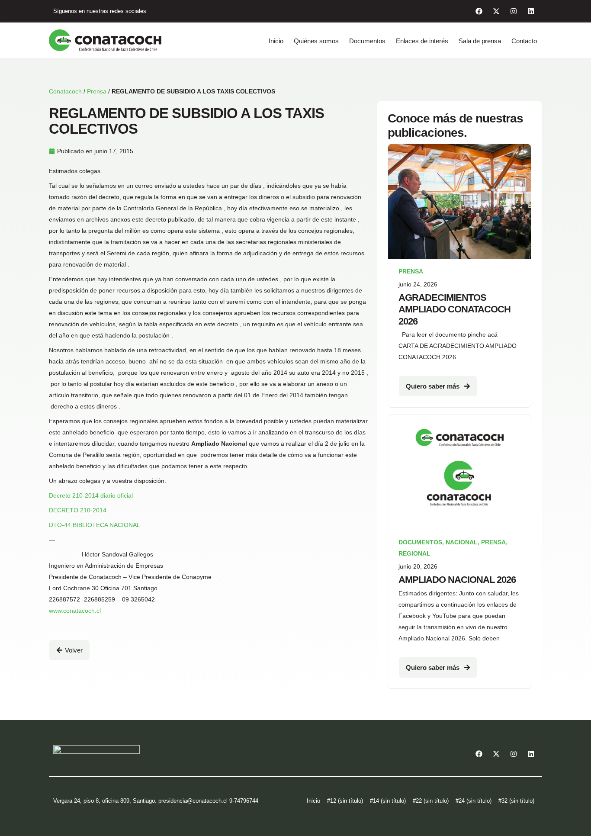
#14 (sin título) (388, 800)
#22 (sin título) (431, 800)
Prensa (96, 91)
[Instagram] (513, 11)
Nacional (462, 542)
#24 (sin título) (473, 800)
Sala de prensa (480, 41)
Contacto (524, 41)
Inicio (276, 41)
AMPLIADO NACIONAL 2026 (457, 579)
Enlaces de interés (422, 41)
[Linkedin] (531, 11)
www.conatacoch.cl (75, 610)
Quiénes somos (316, 41)
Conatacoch (65, 91)
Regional (414, 553)
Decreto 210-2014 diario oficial (91, 495)
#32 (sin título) (516, 800)
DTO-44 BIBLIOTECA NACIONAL (94, 524)
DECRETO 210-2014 (77, 510)
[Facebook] (479, 11)
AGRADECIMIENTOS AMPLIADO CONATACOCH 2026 (454, 309)
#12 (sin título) (345, 800)
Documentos (367, 41)
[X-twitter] (496, 11)
